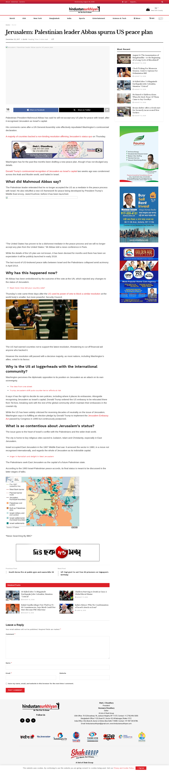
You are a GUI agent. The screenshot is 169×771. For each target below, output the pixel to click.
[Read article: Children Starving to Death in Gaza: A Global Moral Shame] (66, 595)
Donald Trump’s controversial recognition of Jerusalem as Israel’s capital (41, 171)
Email (9, 673)
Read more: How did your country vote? (27, 288)
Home (8, 25)
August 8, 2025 (28, 613)
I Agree (141, 768)
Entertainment (99, 18)
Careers (22, 2)
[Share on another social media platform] (107, 110)
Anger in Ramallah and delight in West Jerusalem (32, 456)
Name (9, 663)
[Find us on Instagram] (33, 720)
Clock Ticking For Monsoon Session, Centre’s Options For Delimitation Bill (145, 70)
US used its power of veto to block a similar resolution (74, 294)
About (8, 2)
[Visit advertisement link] (58, 149)
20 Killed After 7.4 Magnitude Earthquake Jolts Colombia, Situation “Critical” (37, 594)
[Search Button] (161, 2)
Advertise (14, 2)
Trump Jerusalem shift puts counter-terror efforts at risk (35, 390)
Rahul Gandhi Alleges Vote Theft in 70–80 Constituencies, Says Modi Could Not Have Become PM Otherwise (38, 607)
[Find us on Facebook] (22, 720)
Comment (11, 634)
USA (24, 18)
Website (62, 673)
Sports (82, 18)
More (137, 18)
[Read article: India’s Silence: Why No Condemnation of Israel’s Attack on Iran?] (66, 609)
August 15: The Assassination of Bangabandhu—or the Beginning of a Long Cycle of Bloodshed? (146, 57)
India (69, 18)
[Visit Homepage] (84, 9)
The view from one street (21, 386)
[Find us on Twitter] (28, 720)
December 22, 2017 (13, 39)
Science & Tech (119, 18)
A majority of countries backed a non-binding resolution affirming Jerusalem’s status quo (49, 136)
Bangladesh (54, 18)
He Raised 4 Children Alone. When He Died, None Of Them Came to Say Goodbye (146, 97)
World (12, 18)
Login (125, 2)
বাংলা (152, 18)
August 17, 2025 (82, 597)
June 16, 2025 (81, 610)
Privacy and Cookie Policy (123, 768)
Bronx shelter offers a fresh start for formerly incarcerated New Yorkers (146, 110)
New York (38, 18)
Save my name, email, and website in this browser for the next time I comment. (41, 683)
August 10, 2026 (28, 599)
